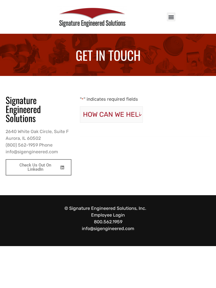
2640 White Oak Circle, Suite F (37, 131)
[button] (171, 16)
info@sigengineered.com (32, 151)
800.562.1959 (108, 221)
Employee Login (108, 215)
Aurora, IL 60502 (23, 138)
